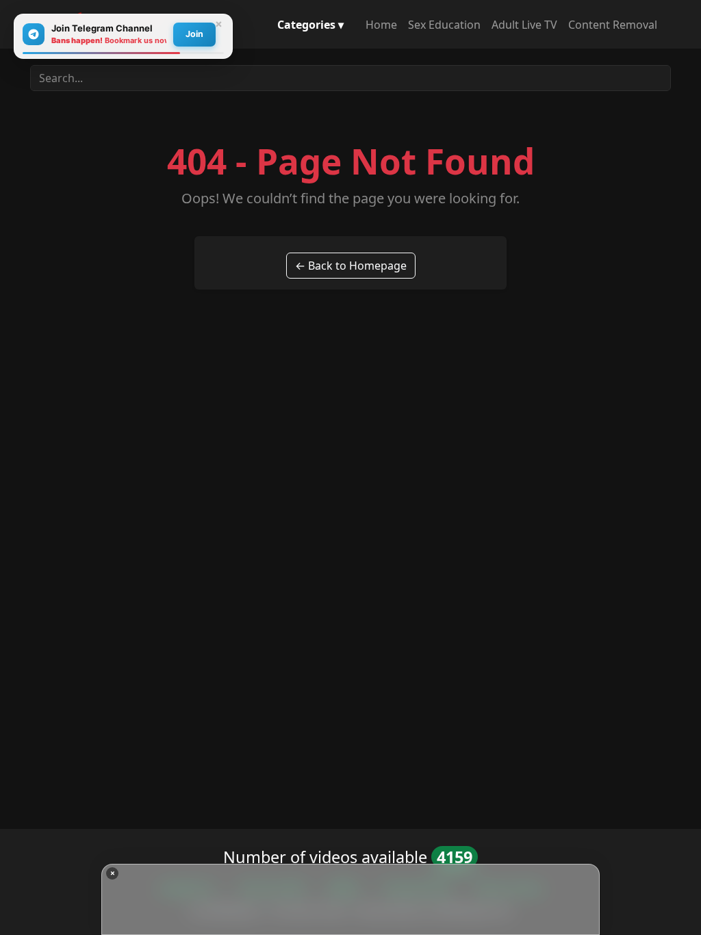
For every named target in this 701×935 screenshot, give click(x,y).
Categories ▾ (310, 24)
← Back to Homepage (351, 265)
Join (194, 34)
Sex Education (444, 24)
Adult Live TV (524, 24)
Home (381, 24)
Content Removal (612, 24)
